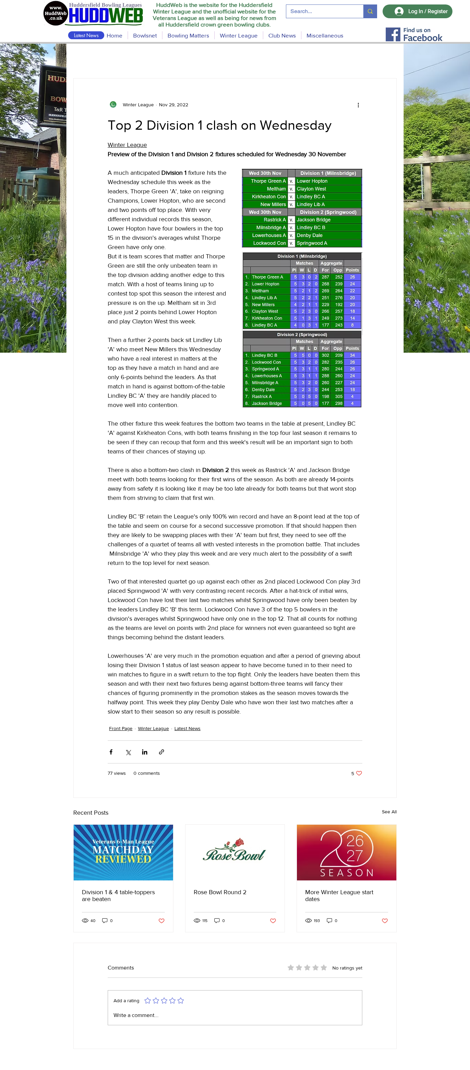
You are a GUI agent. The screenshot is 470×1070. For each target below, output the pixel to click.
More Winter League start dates (339, 895)
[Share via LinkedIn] (144, 752)
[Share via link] (161, 752)
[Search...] (370, 11)
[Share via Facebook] (111, 752)
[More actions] (358, 104)
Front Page (120, 728)
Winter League (153, 728)
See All (389, 811)
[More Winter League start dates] (346, 852)
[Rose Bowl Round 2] (235, 852)
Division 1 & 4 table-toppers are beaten (118, 895)
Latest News (187, 728)
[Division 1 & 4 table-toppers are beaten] (123, 852)
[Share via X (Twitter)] (128, 752)
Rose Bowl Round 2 (220, 892)
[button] (188, 35)
